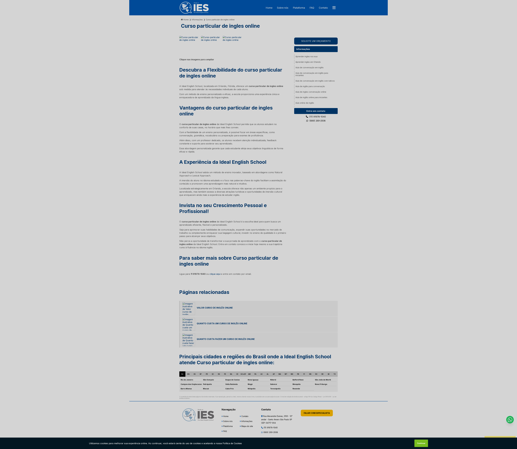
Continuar (421, 443)
